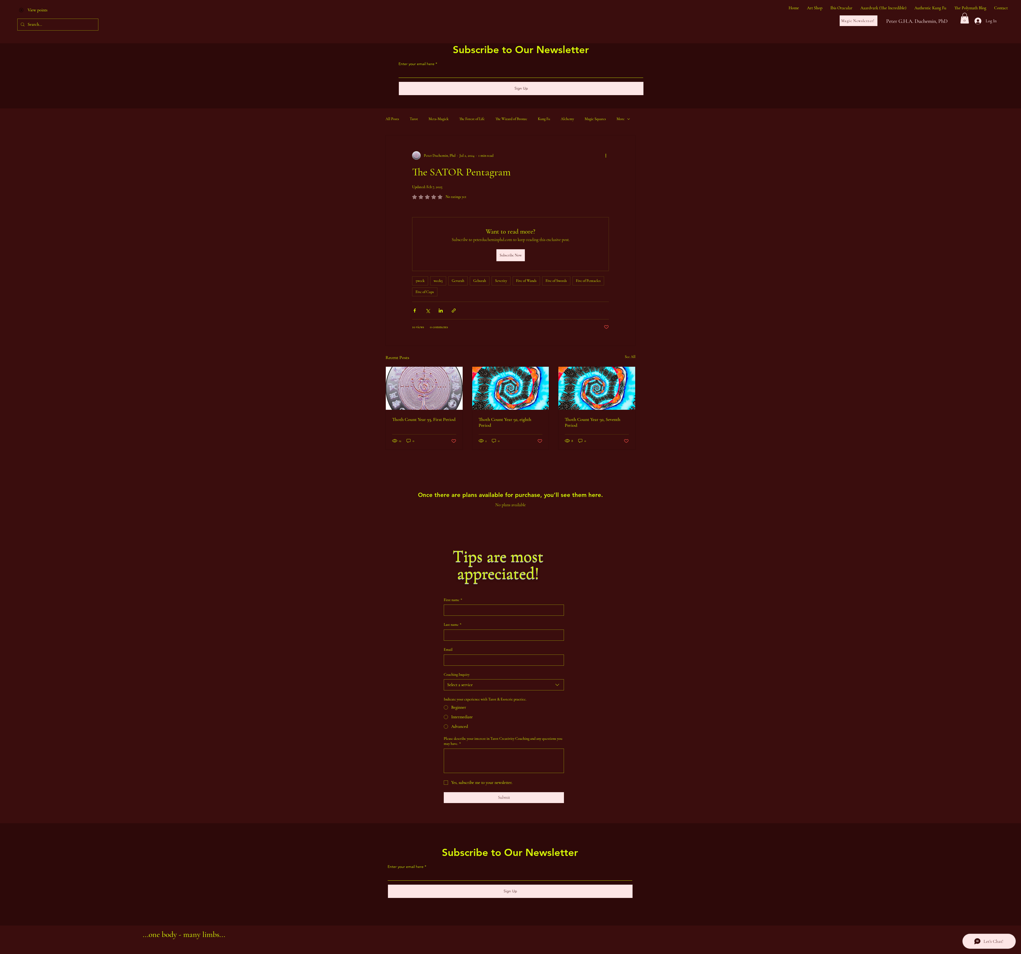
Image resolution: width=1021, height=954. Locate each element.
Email (448, 649)
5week (420, 280)
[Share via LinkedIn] (440, 310)
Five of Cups (425, 292)
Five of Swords (556, 280)
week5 (438, 280)
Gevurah (458, 280)
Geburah (479, 280)
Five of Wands (526, 280)
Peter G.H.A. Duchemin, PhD (917, 21)
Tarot (414, 119)
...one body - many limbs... (184, 934)
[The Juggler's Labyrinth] (424, 388)
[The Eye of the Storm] (510, 388)
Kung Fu (544, 119)
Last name (452, 624)
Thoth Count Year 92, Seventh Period (592, 422)
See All (630, 356)
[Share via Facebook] (414, 310)
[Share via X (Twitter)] (427, 310)
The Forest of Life (472, 119)
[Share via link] (453, 310)
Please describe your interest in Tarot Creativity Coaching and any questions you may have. (503, 741)
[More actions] (605, 155)
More (621, 119)
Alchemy (567, 119)
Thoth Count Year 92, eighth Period (505, 422)
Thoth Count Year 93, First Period (423, 419)
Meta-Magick (439, 119)
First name (453, 600)
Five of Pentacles (588, 280)
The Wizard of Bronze (511, 119)
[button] (964, 18)
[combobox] (504, 684)
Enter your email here (416, 64)
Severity (501, 280)
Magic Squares (595, 119)
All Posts (392, 119)
